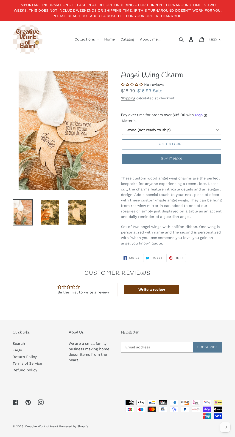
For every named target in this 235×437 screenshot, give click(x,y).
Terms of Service (27, 363)
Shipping (128, 98)
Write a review (151, 289)
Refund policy (25, 370)
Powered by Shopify (73, 426)
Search (19, 343)
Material (129, 121)
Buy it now (171, 159)
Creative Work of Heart (41, 426)
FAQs (17, 350)
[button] (132, 84)
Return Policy (25, 357)
